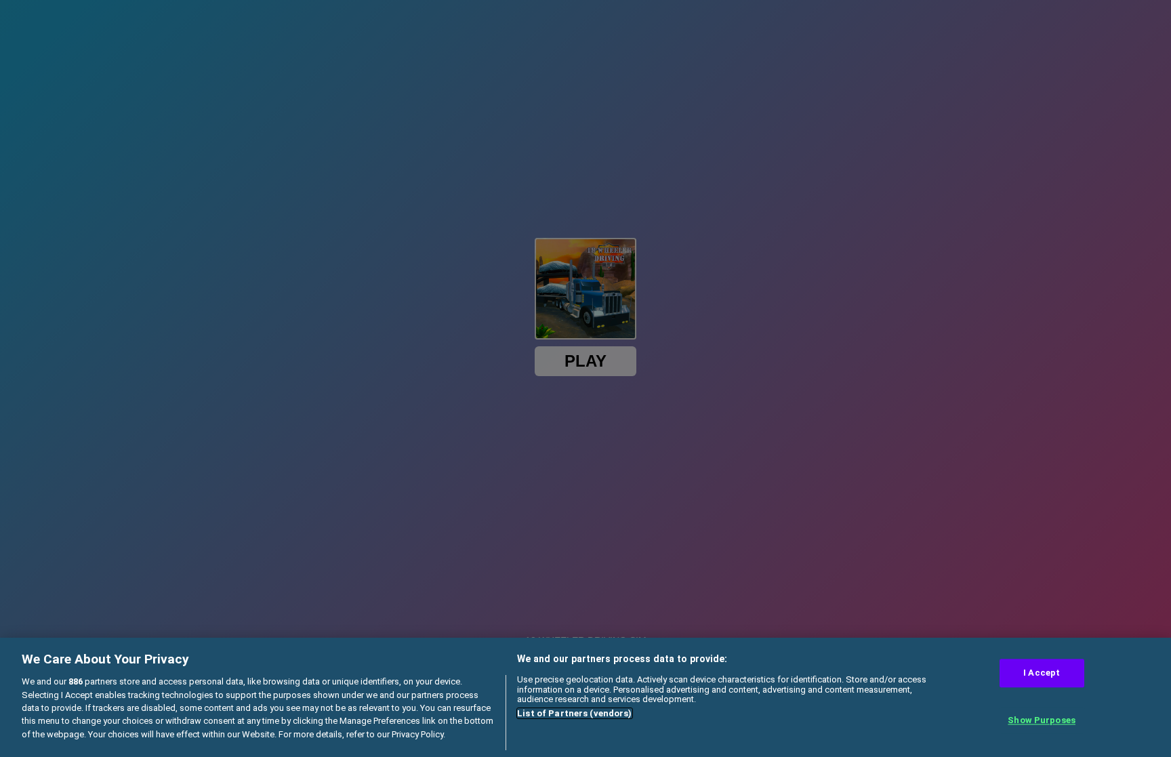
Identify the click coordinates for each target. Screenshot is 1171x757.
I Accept (1041, 673)
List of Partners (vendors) (574, 713)
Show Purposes (1041, 720)
